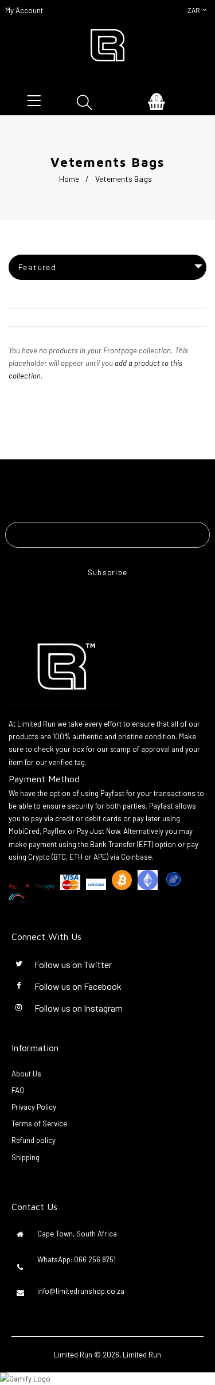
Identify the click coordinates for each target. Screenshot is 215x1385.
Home (69, 179)
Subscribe (108, 572)
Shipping (25, 1157)
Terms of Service (39, 1123)
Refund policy (33, 1140)
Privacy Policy (33, 1106)
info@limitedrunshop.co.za (80, 1291)
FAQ (18, 1090)
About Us (26, 1073)
